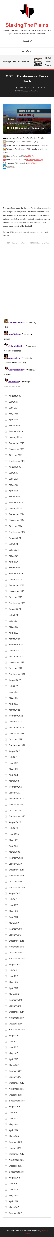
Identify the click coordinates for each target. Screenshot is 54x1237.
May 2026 (13, 414)
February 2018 (15, 1000)
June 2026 (14, 408)
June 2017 (13, 1047)
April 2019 (13, 917)
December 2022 (16, 656)
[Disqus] (27, 280)
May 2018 (13, 982)
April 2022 (13, 704)
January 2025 (15, 508)
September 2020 (17, 816)
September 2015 (17, 1172)
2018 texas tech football (19, 232)
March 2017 (14, 1065)
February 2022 (16, 716)
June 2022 (14, 692)
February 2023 (16, 644)
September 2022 (17, 674)
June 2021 (13, 763)
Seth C (29, 124)
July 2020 (13, 828)
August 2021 (14, 751)
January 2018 (15, 1006)
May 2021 (13, 769)
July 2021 (13, 757)
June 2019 (13, 905)
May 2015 (13, 1195)
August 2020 (15, 822)
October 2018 (15, 952)
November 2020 (16, 804)
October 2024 (15, 526)
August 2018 (14, 964)
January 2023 (15, 650)
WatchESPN (29, 156)
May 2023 (13, 627)
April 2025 (13, 491)
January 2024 (15, 579)
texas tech (34, 232)
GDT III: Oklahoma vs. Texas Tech (40, 243)
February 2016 (15, 1142)
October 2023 (15, 597)
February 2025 (16, 502)
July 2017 (13, 1041)
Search (26, 41)
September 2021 (17, 745)
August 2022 (15, 680)
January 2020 (15, 864)
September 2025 (17, 461)
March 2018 (14, 994)
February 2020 (16, 858)
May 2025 (13, 485)
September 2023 (17, 603)
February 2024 (16, 573)
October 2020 (15, 810)
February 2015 (15, 1213)
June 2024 (14, 550)
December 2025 (16, 443)
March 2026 (14, 425)
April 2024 (13, 562)
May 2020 (13, 840)
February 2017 (15, 1071)
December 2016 (16, 1083)
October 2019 (15, 881)
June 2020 (14, 834)
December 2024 (17, 514)
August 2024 (15, 538)
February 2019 (15, 929)
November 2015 (16, 1160)
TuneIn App (38, 160)
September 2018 (17, 958)
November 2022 (16, 662)
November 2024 (16, 520)
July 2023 (13, 615)
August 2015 (14, 1178)
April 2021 (13, 775)
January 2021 (15, 793)
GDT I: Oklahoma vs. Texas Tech (16, 243)
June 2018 (13, 976)
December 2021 (16, 727)
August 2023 (15, 609)
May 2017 (13, 1053)
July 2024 (13, 544)
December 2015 (16, 1154)
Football (11, 119)
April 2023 (13, 633)
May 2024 (13, 556)
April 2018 (13, 988)
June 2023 (14, 621)
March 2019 (14, 923)
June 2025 (14, 479)
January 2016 (15, 1148)
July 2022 (13, 686)
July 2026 (13, 402)
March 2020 (14, 852)
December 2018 (16, 941)
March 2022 (14, 710)
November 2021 (16, 733)
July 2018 (13, 970)
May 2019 (13, 911)
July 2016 (13, 1112)
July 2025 (13, 473)
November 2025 (16, 449)
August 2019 (14, 893)
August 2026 (15, 396)
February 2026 (16, 431)
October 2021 (15, 739)
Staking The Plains (27, 25)
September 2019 (17, 887)
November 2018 (16, 947)
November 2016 (16, 1089)
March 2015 (14, 1207)
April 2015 (13, 1201)
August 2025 (15, 467)
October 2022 (15, 668)
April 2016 (13, 1130)
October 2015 (15, 1166)
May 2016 (13, 1124)
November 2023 (16, 591)
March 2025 (14, 496)
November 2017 (16, 1018)
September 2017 (17, 1029)
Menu (29, 51)
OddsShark (32, 163)
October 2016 (15, 1095)
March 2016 (14, 1136)
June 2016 (13, 1118)
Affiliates (29, 160)
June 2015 (13, 1189)
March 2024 (14, 568)
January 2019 (15, 935)
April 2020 (13, 846)
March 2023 (14, 639)
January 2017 (15, 1077)
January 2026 (15, 437)
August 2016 (14, 1106)
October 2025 (15, 455)
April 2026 (13, 419)
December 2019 (16, 870)
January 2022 (15, 721)
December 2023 (16, 585)
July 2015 (13, 1183)
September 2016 (17, 1101)
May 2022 (13, 698)
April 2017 (13, 1059)
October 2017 (15, 1024)
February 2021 (15, 787)
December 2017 (16, 1012)
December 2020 (16, 798)
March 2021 (14, 781)
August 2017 (14, 1035)
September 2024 (17, 532)
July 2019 (13, 899)
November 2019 (16, 875)
